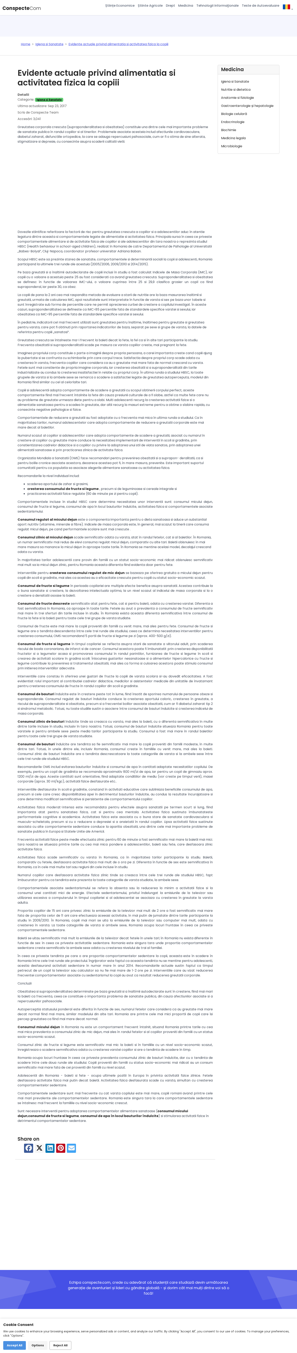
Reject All (60, 1345)
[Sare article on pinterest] (61, 1150)
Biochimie (228, 130)
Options (38, 1345)
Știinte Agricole (150, 5)
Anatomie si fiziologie (237, 97)
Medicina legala (233, 138)
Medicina (185, 5)
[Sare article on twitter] (39, 1150)
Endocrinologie (232, 122)
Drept (170, 5)
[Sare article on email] (71, 1150)
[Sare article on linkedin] (50, 1150)
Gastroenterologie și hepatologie (247, 105)
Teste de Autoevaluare (260, 5)
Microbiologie (231, 146)
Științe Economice (120, 5)
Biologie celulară (234, 114)
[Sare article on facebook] (28, 1150)
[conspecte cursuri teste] (288, 8)
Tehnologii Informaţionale (217, 5)
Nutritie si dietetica (236, 89)
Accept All (14, 1345)
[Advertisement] (115, 187)
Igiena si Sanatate (49, 99)
